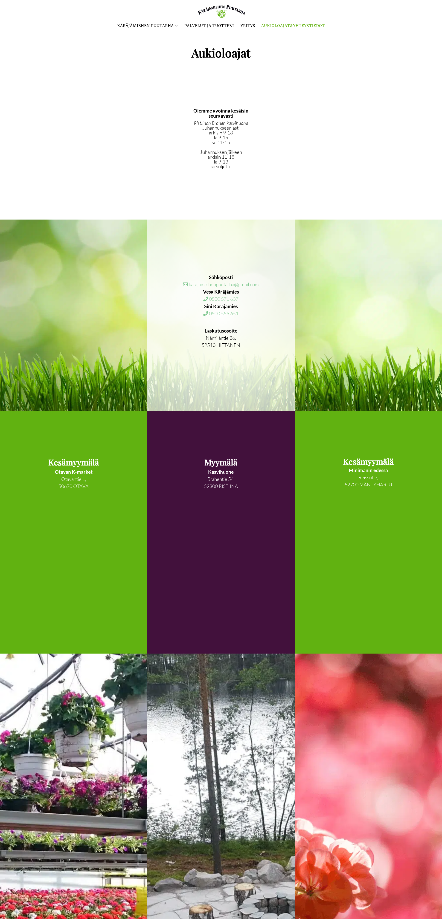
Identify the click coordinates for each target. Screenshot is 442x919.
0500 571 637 (223, 299)
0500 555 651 (223, 313)
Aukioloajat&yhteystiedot (293, 26)
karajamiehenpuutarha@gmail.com (223, 284)
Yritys (248, 26)
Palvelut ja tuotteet (209, 26)
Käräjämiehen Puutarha (145, 26)
